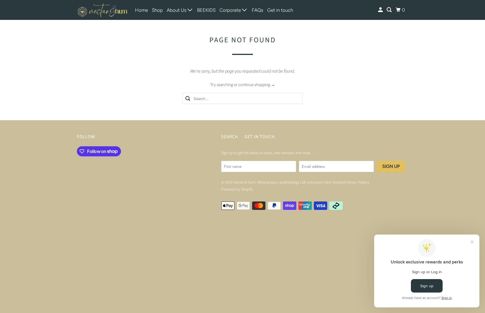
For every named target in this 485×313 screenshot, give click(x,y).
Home (141, 10)
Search (229, 137)
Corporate (230, 10)
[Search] (390, 9)
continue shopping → (256, 85)
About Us (177, 10)
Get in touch (280, 10)
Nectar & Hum (244, 182)
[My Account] (381, 9)
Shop (157, 10)
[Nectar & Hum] (102, 10)
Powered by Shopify (237, 189)
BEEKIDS (206, 10)
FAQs (257, 10)
